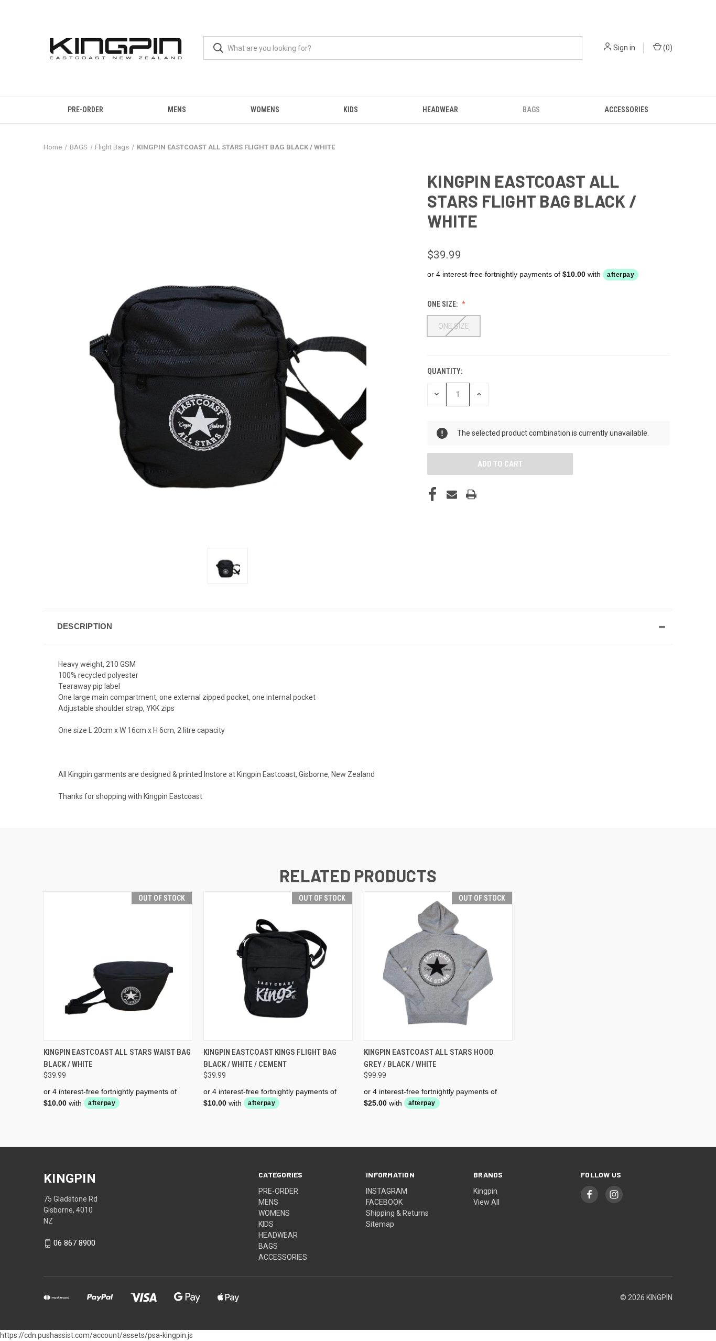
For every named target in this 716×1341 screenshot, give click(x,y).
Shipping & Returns (397, 1213)
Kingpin (485, 1191)
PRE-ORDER (85, 109)
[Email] (452, 494)
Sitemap (380, 1224)
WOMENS (265, 109)
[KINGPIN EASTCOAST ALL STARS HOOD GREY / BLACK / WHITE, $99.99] (438, 966)
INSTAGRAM (386, 1191)
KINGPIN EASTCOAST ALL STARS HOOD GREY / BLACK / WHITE (429, 1058)
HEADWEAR (440, 109)
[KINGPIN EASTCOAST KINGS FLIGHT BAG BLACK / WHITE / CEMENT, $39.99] (277, 966)
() (666, 48)
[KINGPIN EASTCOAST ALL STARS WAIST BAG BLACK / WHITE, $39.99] (118, 966)
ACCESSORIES (626, 109)
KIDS (350, 109)
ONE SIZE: (443, 304)
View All (486, 1202)
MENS (177, 109)
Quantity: (444, 371)
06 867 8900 (74, 1243)
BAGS (531, 109)
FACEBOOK (384, 1202)
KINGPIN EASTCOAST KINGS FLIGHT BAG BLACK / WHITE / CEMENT (270, 1058)
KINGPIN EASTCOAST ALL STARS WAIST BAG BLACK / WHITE (117, 1058)
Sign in (624, 48)
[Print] (471, 494)
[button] (358, 626)
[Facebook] (432, 494)
